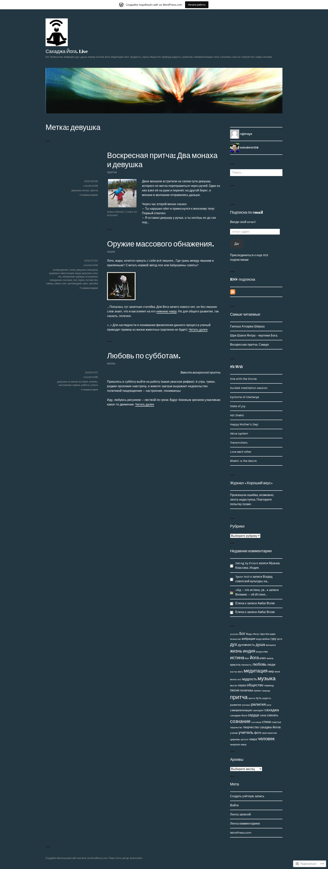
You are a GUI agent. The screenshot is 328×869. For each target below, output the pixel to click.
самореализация (241, 710)
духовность (246, 645)
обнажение (68, 276)
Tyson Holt (242, 576)
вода (259, 639)
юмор (244, 744)
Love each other (240, 451)
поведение (56, 280)
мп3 (239, 679)
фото (257, 733)
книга (270, 658)
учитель (246, 732)
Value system (239, 433)
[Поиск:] (256, 172)
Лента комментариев (245, 823)
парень (76, 385)
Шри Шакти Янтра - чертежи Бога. (254, 335)
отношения (91, 276)
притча (94, 190)
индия (249, 651)
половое (67, 280)
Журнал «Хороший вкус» (251, 482)
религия (258, 704)
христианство (269, 733)
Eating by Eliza (245, 563)
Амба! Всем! (266, 603)
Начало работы (196, 4)
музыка (267, 678)
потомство (92, 280)
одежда (80, 276)
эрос (85, 283)
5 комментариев (89, 195)
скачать (272, 715)
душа (260, 644)
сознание (240, 721)
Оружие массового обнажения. (160, 244)
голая (72, 269)
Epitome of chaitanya (244, 397)
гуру (273, 639)
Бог (242, 633)
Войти (234, 805)
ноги (95, 273)
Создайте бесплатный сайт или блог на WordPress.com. (77, 858)
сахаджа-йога (238, 715)
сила (263, 715)
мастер (233, 671)
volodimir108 (90, 185)
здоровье (54, 273)
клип (262, 658)
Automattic (136, 858)
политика (246, 690)
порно (81, 280)
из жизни (73, 381)
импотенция (67, 273)
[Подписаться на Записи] (232, 291)
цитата (244, 739)
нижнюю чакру (166, 311)
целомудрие (75, 283)
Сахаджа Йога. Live (67, 51)
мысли (233, 685)
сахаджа (271, 710)
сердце (253, 715)
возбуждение (60, 269)
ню (59, 276)
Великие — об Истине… (251, 594)
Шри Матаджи (267, 634)
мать (240, 671)
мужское (87, 273)
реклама (246, 705)
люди (271, 664)
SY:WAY (236, 366)
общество (255, 685)
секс (64, 283)
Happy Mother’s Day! (244, 424)
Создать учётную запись (247, 796)
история (83, 381)
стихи (266, 722)
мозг (277, 671)
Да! (236, 244)
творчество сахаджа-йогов (262, 727)
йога (254, 657)
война (266, 639)
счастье (276, 722)
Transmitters (239, 442)
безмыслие (235, 639)
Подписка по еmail (246, 212)
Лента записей (240, 814)
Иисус (256, 634)
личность (246, 664)
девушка (76, 190)
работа (85, 385)
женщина (92, 269)
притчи (112, 172)
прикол (257, 690)
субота (94, 385)
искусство (262, 651)
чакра (253, 739)
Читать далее (198, 329)
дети (279, 639)
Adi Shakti (237, 415)
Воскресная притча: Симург (249, 344)
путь (259, 698)
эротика (93, 283)
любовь (93, 381)
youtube (234, 634)
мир (271, 671)
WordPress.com (240, 832)
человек (266, 738)
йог (247, 658)
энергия (235, 744)
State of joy (237, 406)
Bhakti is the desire (243, 461)
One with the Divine (243, 379)
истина (237, 657)
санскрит (258, 710)
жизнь (111, 363)
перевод (269, 685)
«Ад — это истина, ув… (250, 590)
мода (78, 273)
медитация (256, 671)
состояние (256, 722)
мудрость (249, 679)
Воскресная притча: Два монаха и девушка (162, 159)
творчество (236, 727)
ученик (234, 733)
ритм (268, 705)
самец (49, 283)
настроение (65, 385)
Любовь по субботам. (144, 355)
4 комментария (89, 389)
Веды (249, 634)
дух (233, 644)
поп (75, 280)
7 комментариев (89, 288)
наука (111, 251)
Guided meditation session (248, 388)
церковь (235, 739)
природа (266, 690)
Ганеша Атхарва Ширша (247, 326)
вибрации (248, 639)
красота (235, 664)
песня (234, 690)
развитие (235, 704)
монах (85, 190)
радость (266, 698)
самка (57, 283)
